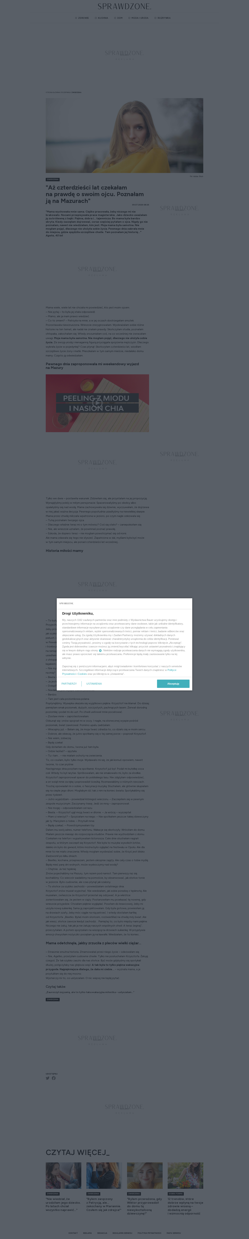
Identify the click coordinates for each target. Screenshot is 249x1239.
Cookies (82, 673)
